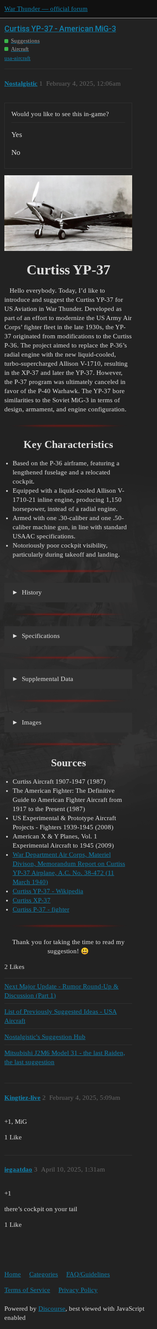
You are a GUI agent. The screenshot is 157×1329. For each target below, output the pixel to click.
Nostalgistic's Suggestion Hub (44, 1036)
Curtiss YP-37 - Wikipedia (48, 891)
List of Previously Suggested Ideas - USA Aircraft (60, 1016)
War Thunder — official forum (46, 8)
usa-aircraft (17, 58)
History (31, 592)
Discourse (51, 1308)
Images (30, 722)
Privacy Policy (78, 1289)
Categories (43, 1274)
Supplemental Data (46, 678)
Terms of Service (27, 1289)
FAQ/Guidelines (88, 1274)
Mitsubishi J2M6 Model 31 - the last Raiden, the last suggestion (64, 1057)
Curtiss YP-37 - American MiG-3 (60, 28)
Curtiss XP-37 (32, 900)
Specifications (40, 635)
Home (12, 1274)
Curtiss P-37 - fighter (41, 909)
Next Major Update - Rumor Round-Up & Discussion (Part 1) (61, 991)
